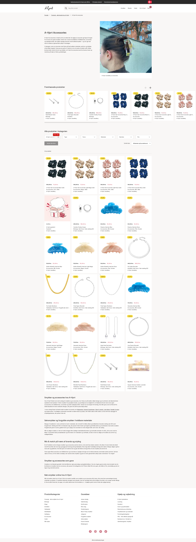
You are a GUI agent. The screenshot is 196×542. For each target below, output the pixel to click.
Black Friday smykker (86, 511)
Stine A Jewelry (99, 409)
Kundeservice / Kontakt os (124, 519)
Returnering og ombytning (124, 509)
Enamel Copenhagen (89, 409)
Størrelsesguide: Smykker (124, 521)
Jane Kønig (107, 409)
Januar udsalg (84, 499)
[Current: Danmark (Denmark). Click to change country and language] (150, 2)
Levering (120, 501)
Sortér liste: (127, 143)
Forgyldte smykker (86, 516)
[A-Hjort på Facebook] (90, 531)
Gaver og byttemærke (123, 506)
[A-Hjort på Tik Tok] (105, 531)
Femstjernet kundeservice (111, 2)
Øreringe (46, 501)
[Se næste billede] (150, 87)
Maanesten (80, 409)
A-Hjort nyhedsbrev (123, 499)
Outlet (46, 519)
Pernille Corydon (114, 409)
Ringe (45, 504)
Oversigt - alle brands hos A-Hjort (60, 15)
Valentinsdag (84, 501)
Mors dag (83, 506)
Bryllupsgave (84, 524)
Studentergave (85, 509)
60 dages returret (97, 2)
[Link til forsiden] (48, 8)
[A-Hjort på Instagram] (95, 531)
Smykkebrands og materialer (125, 511)
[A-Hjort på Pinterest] (100, 531)
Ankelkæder (47, 511)
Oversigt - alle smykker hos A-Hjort (53, 499)
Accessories (47, 516)
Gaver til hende (85, 521)
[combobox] (88, 8)
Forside (46, 15)
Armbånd (46, 506)
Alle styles (47, 521)
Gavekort (120, 504)
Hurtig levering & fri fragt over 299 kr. (80, 2)
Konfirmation (84, 504)
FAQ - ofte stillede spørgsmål (125, 516)
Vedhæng (47, 514)
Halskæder (47, 509)
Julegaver (83, 514)
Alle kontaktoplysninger (98, 540)
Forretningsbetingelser (123, 514)
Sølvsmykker (84, 519)
